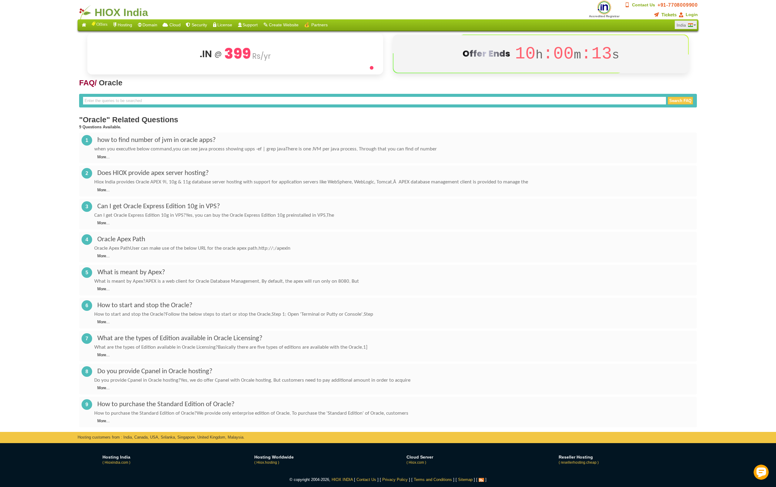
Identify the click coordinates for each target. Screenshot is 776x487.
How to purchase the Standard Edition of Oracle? (166, 404)
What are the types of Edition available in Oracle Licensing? (180, 338)
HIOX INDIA (342, 479)
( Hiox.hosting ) (266, 462)
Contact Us (643, 4)
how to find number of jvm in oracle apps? (156, 140)
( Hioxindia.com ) (116, 462)
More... (103, 157)
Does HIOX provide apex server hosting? (153, 173)
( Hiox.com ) (416, 462)
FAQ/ (88, 83)
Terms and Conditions (433, 479)
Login (692, 14)
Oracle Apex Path (121, 239)
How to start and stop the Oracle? (144, 305)
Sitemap (465, 479)
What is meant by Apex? (131, 272)
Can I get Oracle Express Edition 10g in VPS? (158, 206)
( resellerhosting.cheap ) (579, 462)
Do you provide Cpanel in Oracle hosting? (154, 371)
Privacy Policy (395, 479)
